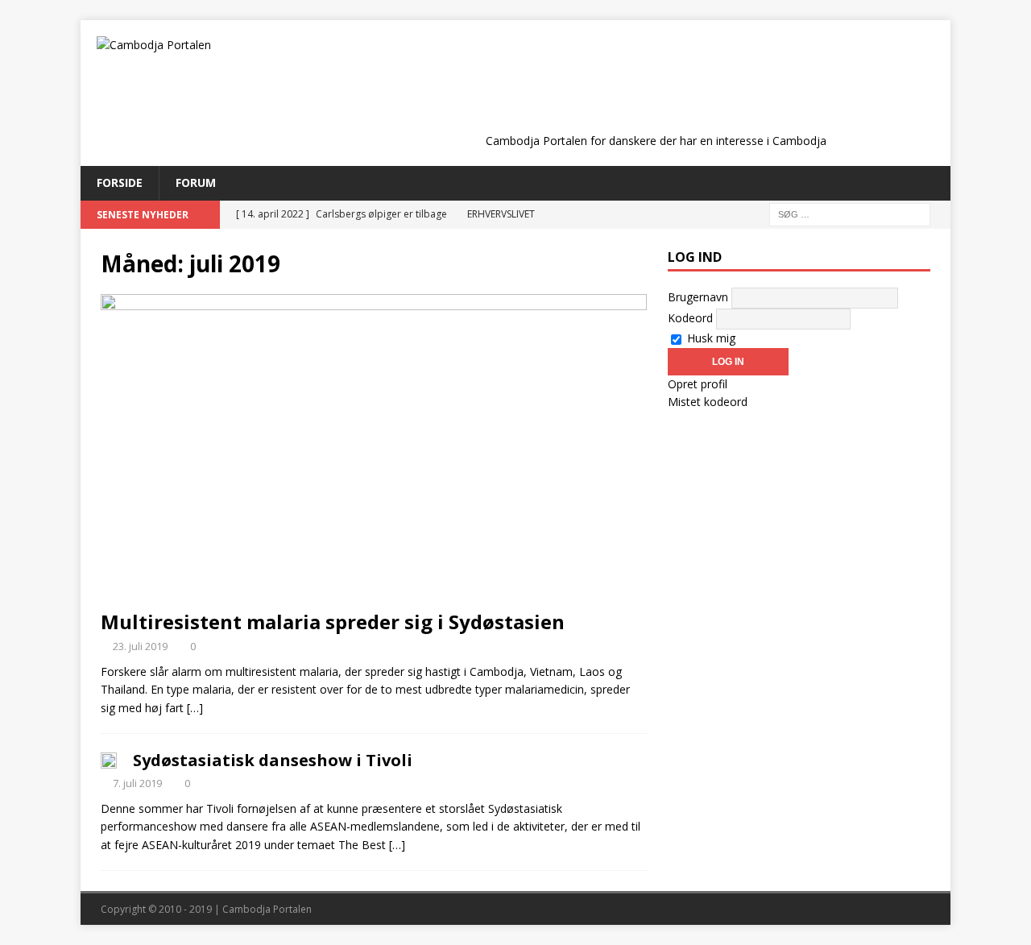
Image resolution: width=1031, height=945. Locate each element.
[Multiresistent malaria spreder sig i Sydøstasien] (374, 447)
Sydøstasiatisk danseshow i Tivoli (272, 760)
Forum (196, 182)
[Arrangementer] (109, 759)
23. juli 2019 (140, 646)
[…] (195, 707)
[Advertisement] (655, 90)
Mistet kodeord (707, 401)
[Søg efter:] (849, 213)
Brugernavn (698, 297)
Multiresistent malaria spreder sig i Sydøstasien (333, 621)
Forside (120, 182)
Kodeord (690, 317)
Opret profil (697, 384)
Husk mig (709, 338)
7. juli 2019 (137, 783)
